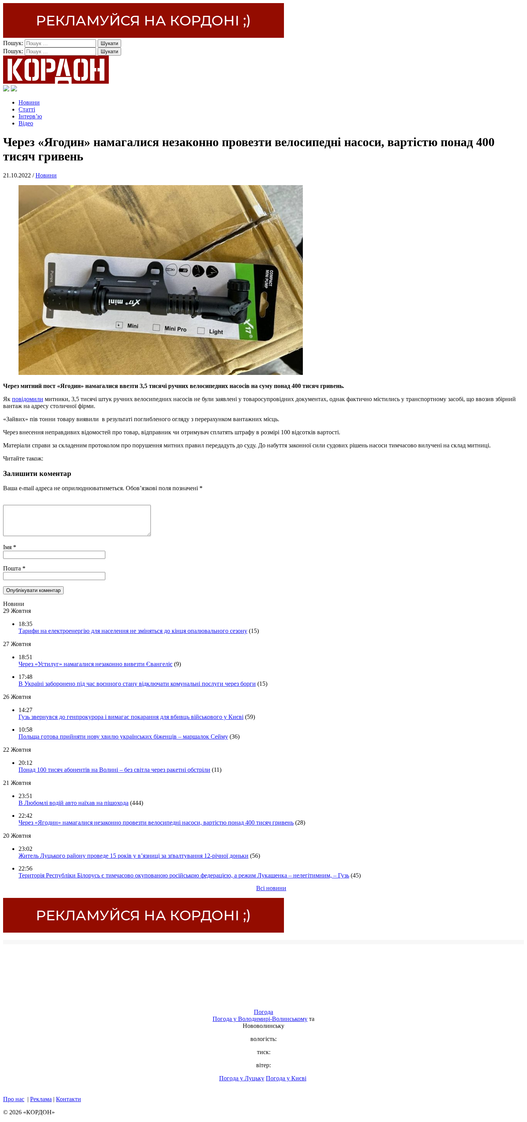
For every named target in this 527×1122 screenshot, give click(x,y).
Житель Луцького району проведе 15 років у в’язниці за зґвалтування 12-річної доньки (133, 855)
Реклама (41, 1099)
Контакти (68, 1099)
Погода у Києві (286, 1078)
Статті (27, 109)
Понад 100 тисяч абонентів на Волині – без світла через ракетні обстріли (114, 769)
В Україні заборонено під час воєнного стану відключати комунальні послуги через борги (137, 683)
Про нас (13, 1099)
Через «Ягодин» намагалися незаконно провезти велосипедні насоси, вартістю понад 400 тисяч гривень (156, 822)
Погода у (260, 1019)
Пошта (12, 568)
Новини (29, 102)
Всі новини (271, 888)
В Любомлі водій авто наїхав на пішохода (73, 803)
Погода (263, 1012)
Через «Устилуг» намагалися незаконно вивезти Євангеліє (95, 664)
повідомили (27, 399)
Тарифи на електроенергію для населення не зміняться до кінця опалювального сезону (133, 631)
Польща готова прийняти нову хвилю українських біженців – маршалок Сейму (123, 736)
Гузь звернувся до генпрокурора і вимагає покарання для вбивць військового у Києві (131, 717)
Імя (8, 547)
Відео (26, 123)
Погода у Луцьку (241, 1078)
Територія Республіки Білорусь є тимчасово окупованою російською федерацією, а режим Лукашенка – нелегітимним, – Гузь (184, 875)
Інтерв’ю (30, 116)
